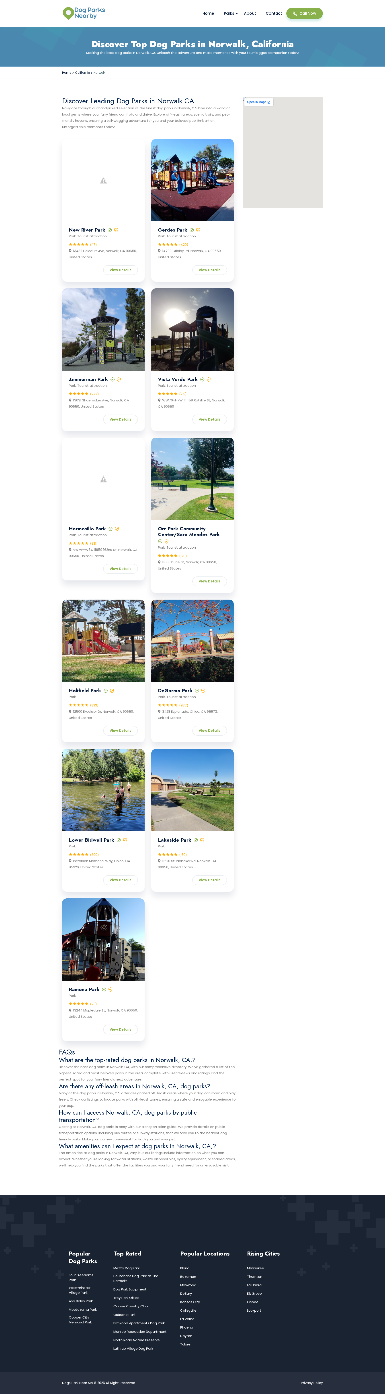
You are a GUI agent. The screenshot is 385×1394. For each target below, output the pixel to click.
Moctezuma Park (83, 1309)
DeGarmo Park (175, 690)
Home (208, 13)
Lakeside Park (174, 840)
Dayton (186, 1335)
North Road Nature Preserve (136, 1340)
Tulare (185, 1344)
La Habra (254, 1285)
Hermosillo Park (87, 528)
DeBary (186, 1293)
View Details (120, 270)
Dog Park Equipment (130, 1289)
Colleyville (188, 1310)
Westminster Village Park (79, 1290)
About (250, 13)
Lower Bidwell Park (91, 840)
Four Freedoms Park (81, 1277)
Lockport (254, 1310)
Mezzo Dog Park (126, 1268)
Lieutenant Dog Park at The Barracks (135, 1278)
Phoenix (186, 1327)
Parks (229, 13)
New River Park (87, 230)
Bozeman (188, 1276)
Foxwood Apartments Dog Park (139, 1323)
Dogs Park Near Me (77, 1382)
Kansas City (190, 1302)
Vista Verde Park (178, 379)
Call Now (307, 13)
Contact (274, 13)
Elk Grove (254, 1293)
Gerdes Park (172, 230)
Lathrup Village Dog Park (133, 1348)
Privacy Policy (312, 1382)
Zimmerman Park (88, 379)
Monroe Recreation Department (140, 1331)
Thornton (254, 1276)
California (82, 72)
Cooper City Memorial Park (80, 1320)
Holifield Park (85, 690)
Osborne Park (124, 1314)
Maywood (188, 1285)
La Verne (187, 1319)
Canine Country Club (130, 1306)
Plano (184, 1268)
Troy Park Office (126, 1297)
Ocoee (252, 1302)
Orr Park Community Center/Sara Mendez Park (189, 531)
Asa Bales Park (81, 1301)
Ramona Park (84, 989)
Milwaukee (255, 1268)
